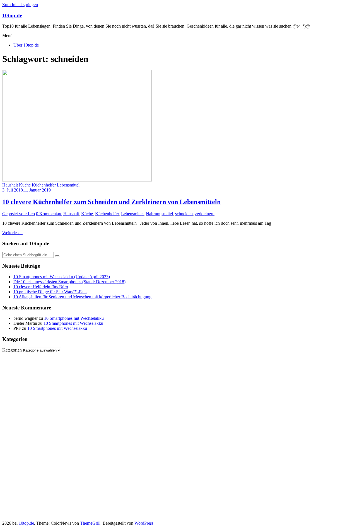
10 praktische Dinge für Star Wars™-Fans (50, 291)
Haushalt (10, 185)
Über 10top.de (26, 45)
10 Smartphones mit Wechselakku (74, 318)
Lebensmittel (68, 185)
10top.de (12, 15)
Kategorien (12, 350)
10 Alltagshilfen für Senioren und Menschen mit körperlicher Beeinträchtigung (82, 296)
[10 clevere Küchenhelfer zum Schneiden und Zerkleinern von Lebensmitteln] (77, 180)
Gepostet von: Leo (18, 213)
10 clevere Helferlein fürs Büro (40, 286)
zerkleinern (204, 213)
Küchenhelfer (44, 185)
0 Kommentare (49, 213)
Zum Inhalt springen (20, 4)
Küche (25, 185)
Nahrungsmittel (159, 213)
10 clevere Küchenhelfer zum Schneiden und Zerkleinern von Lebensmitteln (111, 201)
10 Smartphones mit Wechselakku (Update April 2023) (61, 276)
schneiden (184, 213)
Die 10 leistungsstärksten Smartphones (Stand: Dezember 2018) (69, 281)
